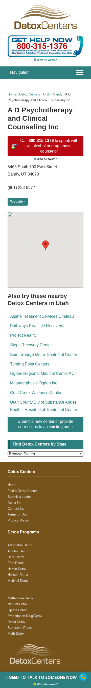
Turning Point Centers (29, 364)
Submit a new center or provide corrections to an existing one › (45, 424)
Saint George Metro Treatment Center (43, 354)
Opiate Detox (17, 610)
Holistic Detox (18, 575)
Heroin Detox (17, 569)
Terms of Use (17, 514)
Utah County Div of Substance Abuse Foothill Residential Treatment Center (43, 406)
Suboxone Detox (20, 628)
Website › (17, 201)
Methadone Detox (20, 598)
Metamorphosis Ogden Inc (33, 383)
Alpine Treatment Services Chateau (42, 316)
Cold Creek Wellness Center (35, 392)
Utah (46, 94)
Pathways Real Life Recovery (36, 326)
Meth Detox (16, 633)
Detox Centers (29, 94)
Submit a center (19, 497)
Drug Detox (16, 557)
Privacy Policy (18, 520)
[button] (45, 245)
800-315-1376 (41, 140)
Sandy (57, 94)
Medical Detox (18, 581)
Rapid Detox (17, 622)
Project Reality (23, 335)
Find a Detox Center (22, 491)
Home (12, 94)
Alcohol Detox (18, 551)
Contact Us (16, 508)
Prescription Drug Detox (25, 616)
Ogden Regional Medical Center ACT (43, 373)
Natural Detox (18, 604)
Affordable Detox (20, 545)
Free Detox (16, 563)
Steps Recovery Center (31, 345)
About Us (14, 503)
